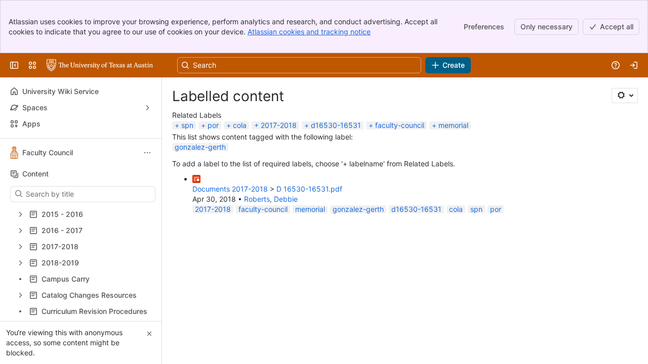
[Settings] (625, 95)
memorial (453, 125)
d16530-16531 (336, 125)
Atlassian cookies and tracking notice (309, 31)
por (213, 125)
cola (240, 125)
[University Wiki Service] (100, 65)
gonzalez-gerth (200, 147)
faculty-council (399, 125)
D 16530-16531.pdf (309, 189)
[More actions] (147, 153)
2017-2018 (279, 125)
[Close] (149, 334)
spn (187, 125)
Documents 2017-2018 (230, 189)
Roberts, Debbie (271, 199)
